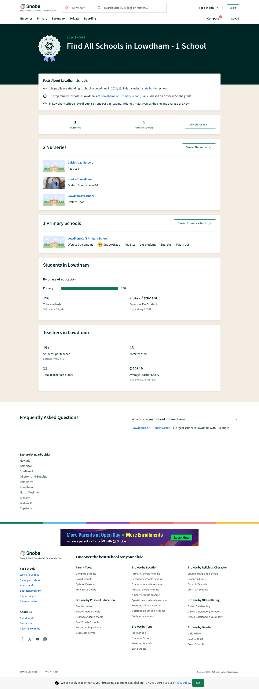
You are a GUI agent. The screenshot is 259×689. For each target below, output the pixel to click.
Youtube (37, 639)
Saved (235, 18)
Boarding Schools (142, 643)
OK (198, 683)
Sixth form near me (143, 616)
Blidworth (26, 503)
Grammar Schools (142, 638)
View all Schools (198, 125)
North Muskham (30, 492)
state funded (150, 88)
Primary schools (144, 128)
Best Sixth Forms (85, 633)
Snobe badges (28, 596)
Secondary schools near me (147, 579)
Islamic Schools (197, 579)
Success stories (28, 601)
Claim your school (30, 580)
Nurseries (26, 18)
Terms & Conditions (29, 671)
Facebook (22, 639)
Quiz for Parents (85, 584)
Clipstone (26, 508)
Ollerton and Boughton (34, 476)
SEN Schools (139, 649)
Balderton (26, 466)
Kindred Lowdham (80, 179)
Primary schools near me (146, 574)
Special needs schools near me (149, 600)
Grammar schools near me (147, 584)
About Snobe (27, 618)
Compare (213, 18)
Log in (233, 8)
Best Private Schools (87, 622)
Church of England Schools (203, 574)
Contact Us (26, 623)
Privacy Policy (51, 671)
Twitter (29, 639)
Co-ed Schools (196, 644)
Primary (42, 18)
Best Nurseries (84, 606)
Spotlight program (30, 591)
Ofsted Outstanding (199, 606)
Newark (25, 461)
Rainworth (26, 482)
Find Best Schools (86, 590)
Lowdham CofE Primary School (120, 96)
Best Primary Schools (88, 612)
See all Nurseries (196, 147)
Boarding (90, 18)
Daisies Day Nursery (80, 163)
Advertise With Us (30, 629)
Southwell (26, 471)
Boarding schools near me (146, 606)
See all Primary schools (192, 223)
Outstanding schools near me (148, 611)
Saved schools (84, 579)
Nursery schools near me (146, 595)
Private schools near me (145, 590)
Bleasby (25, 498)
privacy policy (181, 683)
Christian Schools (198, 590)
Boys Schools (195, 639)
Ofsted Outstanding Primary (204, 612)
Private (74, 18)
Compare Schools (86, 574)
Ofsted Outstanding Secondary (205, 617)
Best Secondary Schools (89, 617)
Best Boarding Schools (88, 627)
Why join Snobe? (29, 575)
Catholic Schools (197, 584)
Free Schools (139, 633)
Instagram (45, 639)
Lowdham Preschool (81, 196)
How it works (27, 585)
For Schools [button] (206, 8)
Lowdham (26, 487)
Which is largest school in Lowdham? (158, 419)
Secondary (59, 18)
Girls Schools (195, 634)
